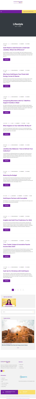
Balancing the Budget (10, 175)
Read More (7, 59)
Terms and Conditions (5, 383)
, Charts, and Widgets (19, 398)
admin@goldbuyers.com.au (10, 391)
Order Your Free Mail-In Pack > (28, 11)
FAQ (2, 381)
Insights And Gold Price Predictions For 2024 (17, 220)
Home (16, 26)
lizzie (12, 123)
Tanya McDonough (15, 70)
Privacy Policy (4, 386)
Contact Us (3, 378)
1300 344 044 (25, 391)
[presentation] (2, 347)
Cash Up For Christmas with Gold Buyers (16, 271)
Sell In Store (21, 364)
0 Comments (22, 70)
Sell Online (21, 366)
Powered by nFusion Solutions (26, 398)
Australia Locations (5, 379)
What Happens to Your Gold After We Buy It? (17, 125)
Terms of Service (4, 384)
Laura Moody (14, 195)
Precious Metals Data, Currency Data (11, 398)
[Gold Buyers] (18, 2)
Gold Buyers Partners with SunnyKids (15, 198)
